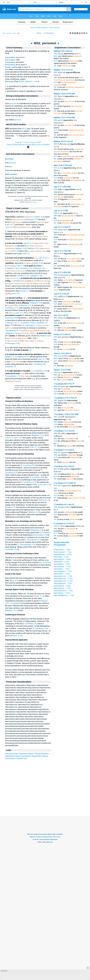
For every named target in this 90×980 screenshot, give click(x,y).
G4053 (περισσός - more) (29, 81)
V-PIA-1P (70, 384)
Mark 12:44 (38, 263)
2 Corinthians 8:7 (60, 524)
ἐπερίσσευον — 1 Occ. (62, 550)
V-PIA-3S (70, 431)
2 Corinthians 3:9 (41, 323)
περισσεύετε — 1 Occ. (62, 566)
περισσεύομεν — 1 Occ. (63, 571)
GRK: (55, 54)
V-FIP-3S (69, 70)
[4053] (87, 442)
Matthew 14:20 (21, 248)
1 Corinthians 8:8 (15, 603)
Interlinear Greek (11, 754)
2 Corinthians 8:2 (17, 281)
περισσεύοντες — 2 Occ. (63, 578)
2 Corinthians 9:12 (25, 268)
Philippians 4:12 (31, 219)
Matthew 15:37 (33, 248)
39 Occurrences (60, 545)
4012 (24, 129)
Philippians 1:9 (10, 333)
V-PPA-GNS (67, 165)
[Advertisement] (45, 802)
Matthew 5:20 (45, 336)
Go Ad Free (4, 970)
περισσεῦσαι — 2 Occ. (62, 586)
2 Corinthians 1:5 (34, 276)
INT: (55, 66)
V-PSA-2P (73, 398)
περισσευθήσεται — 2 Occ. (64, 595)
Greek (14, 33)
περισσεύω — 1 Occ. (62, 569)
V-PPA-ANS (70, 94)
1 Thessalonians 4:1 (33, 540)
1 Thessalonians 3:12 (26, 545)
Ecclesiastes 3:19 (12, 343)
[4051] (2, 442)
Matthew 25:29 (23, 357)
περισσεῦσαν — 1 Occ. (62, 588)
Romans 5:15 (22, 276)
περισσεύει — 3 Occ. (62, 562)
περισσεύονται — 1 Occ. (63, 576)
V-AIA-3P (65, 294)
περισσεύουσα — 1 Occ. (63, 583)
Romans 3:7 (24, 291)
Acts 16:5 (40, 217)
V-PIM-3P (67, 227)
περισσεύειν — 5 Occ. (62, 564)
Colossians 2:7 (31, 325)
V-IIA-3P (64, 315)
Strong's (9, 33)
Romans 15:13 (16, 636)
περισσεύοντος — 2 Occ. (63, 581)
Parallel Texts (22, 758)
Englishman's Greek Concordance (17, 756)
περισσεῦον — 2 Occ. (62, 574)
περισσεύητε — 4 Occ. (62, 559)
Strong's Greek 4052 (61, 542)
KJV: (55, 61)
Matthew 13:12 (11, 357)
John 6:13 (14, 251)
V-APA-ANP (66, 272)
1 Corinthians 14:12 (61, 398)
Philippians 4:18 (36, 303)
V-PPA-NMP (74, 414)
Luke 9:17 (26, 254)
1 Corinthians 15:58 (26, 323)
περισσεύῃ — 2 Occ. (61, 557)
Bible (4, 33)
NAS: (56, 56)
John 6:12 (27, 243)
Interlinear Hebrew (26, 754)
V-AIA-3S (66, 334)
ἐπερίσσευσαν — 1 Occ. (63, 552)
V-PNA (65, 211)
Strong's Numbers (42, 754)
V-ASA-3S (68, 51)
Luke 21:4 (20, 266)
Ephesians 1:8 (10, 367)
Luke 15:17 (10, 225)
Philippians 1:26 (39, 268)
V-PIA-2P (70, 524)
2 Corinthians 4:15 (40, 371)
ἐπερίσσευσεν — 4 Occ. (63, 554)
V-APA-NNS (66, 187)
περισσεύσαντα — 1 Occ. (63, 591)
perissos (13, 103)
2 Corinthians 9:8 (38, 364)
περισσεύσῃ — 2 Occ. (62, 593)
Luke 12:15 (42, 258)
